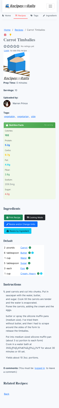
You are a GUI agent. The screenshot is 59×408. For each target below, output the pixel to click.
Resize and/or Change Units (22, 224)
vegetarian (23, 116)
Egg (22, 268)
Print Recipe (14, 217)
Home (7, 29)
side (33, 116)
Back (6, 393)
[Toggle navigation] (50, 6)
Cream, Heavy (28, 273)
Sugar (23, 263)
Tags (36, 15)
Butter (23, 252)
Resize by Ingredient (19, 231)
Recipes (22, 15)
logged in (40, 368)
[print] (5, 34)
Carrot (23, 247)
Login (6, 50)
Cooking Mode (36, 217)
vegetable (9, 116)
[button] (10, 34)
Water (23, 258)
